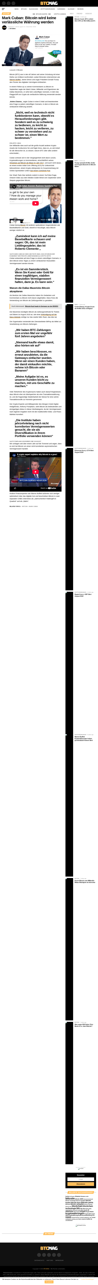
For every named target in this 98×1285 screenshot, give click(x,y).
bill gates (72, 1196)
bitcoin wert (68, 1206)
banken (67, 1196)
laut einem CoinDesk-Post (40, 171)
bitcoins (67, 1204)
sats (90, 1217)
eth (88, 1210)
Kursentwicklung (87, 1215)
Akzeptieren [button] (49, 1282)
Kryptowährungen (48, 9)
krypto (83, 1211)
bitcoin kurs (76, 1203)
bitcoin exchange (70, 1200)
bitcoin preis (87, 1202)
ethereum (69, 1211)
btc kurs (83, 1208)
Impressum (59, 1260)
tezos (80, 1219)
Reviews (80, 9)
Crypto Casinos (60, 14)
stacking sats (74, 1219)
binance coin (84, 1196)
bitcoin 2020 (79, 1199)
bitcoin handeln (80, 1200)
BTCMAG (13, 28)
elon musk (84, 1210)
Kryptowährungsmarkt (75, 1215)
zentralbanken (69, 1220)
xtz (91, 1219)
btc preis (88, 1208)
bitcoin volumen (88, 1204)
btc (78, 1208)
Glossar (71, 9)
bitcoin (25, 506)
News (16, 9)
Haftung (50, 1260)
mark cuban (33, 506)
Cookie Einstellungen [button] (87, 1279)
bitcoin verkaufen (77, 1204)
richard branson (76, 1217)
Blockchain (33, 9)
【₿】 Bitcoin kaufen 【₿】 (41, 14)
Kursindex (61, 9)
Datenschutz (39, 1260)
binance (77, 1196)
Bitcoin (24, 9)
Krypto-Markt (90, 1211)
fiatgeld (78, 1211)
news (68, 1217)
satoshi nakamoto (84, 1217)
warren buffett (86, 1219)
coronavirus (69, 1210)
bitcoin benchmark (88, 1199)
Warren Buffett (15, 80)
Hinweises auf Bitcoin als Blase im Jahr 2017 (27, 163)
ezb (75, 1211)
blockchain (77, 1206)
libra (93, 1215)
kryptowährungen (74, 1213)
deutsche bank (76, 1210)
